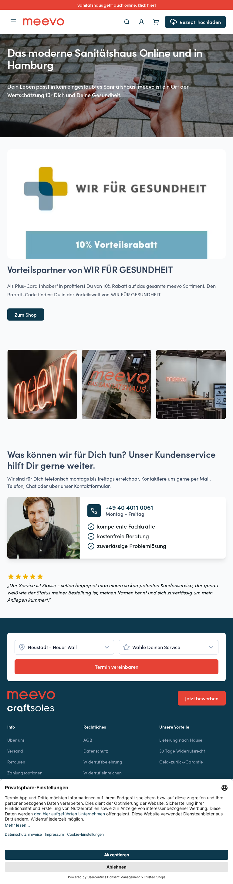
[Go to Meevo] (43, 21)
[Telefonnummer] (94, 510)
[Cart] (155, 21)
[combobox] (64, 647)
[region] (116, 384)
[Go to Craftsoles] (31, 708)
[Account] (141, 21)
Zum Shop (26, 314)
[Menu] (13, 22)
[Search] (126, 21)
